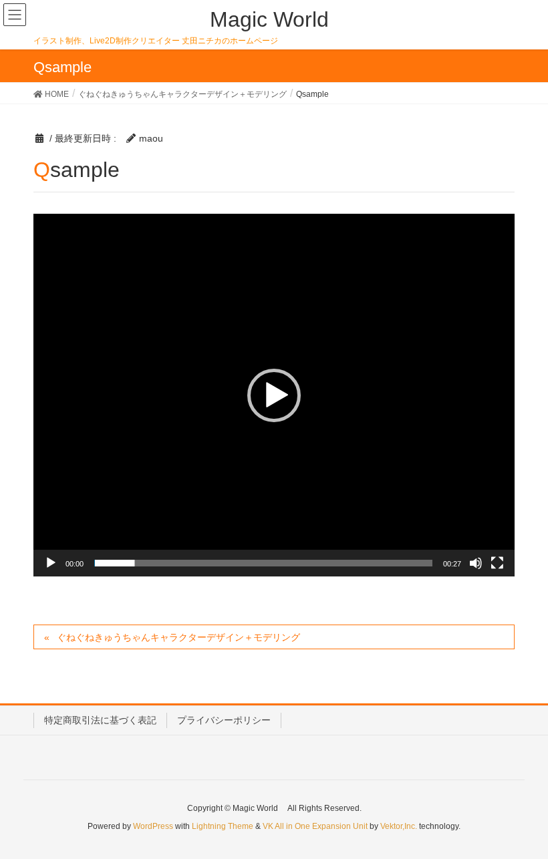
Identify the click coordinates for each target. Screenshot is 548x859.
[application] (274, 395)
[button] (274, 395)
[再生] (50, 563)
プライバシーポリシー (224, 720)
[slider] (263, 563)
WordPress (153, 826)
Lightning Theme (222, 826)
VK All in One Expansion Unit (315, 826)
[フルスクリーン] (497, 563)
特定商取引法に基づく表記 (100, 720)
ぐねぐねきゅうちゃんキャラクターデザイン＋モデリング (178, 637)
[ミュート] (476, 563)
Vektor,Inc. (398, 826)
